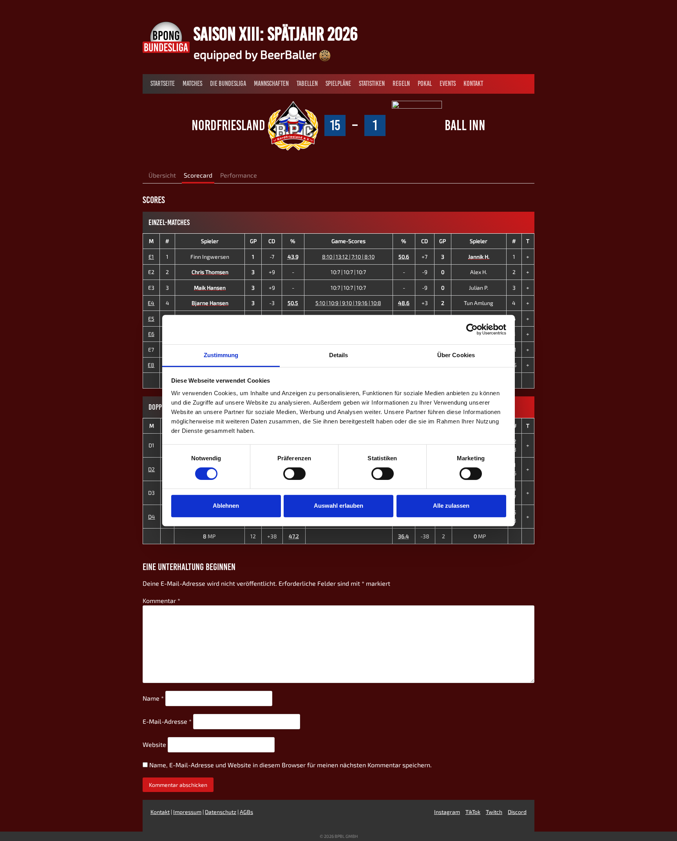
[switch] (294, 473)
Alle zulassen (451, 505)
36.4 (403, 536)
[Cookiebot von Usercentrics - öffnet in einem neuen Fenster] (472, 329)
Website (154, 744)
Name (153, 698)
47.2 (294, 536)
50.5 (293, 303)
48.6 (403, 303)
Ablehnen (226, 505)
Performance (238, 175)
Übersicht (162, 175)
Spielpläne (338, 83)
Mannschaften (271, 83)
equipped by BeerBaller (256, 54)
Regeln (401, 83)
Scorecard (198, 175)
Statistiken (372, 83)
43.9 (293, 256)
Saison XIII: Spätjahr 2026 (276, 33)
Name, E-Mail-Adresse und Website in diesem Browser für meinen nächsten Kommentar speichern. (290, 764)
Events (448, 83)
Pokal (425, 83)
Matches (192, 83)
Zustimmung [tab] (221, 355)
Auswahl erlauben (338, 505)
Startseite (162, 83)
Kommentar (161, 600)
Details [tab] (338, 355)
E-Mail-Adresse (167, 721)
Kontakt (473, 83)
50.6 (403, 256)
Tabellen (307, 83)
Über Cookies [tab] (456, 355)
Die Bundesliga (228, 83)
